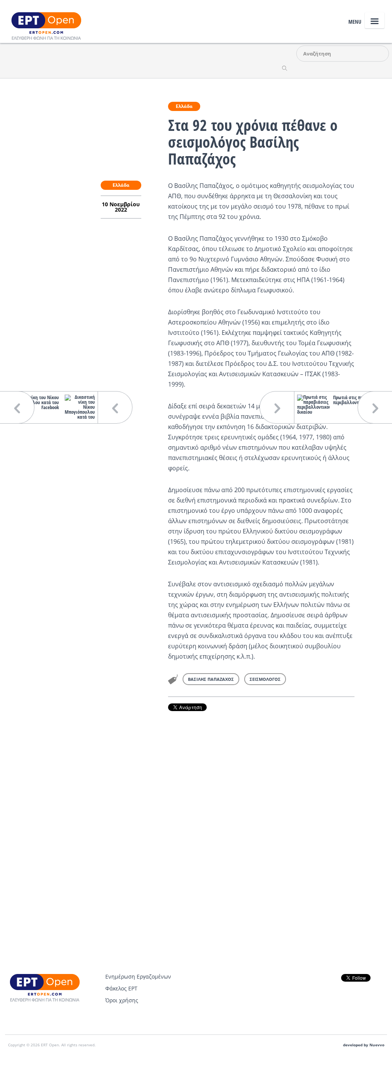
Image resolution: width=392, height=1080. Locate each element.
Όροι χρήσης (121, 1000)
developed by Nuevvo (363, 1044)
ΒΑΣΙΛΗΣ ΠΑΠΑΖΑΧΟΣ (211, 679)
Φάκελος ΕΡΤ (121, 988)
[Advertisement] (261, 816)
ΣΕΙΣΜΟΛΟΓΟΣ (265, 679)
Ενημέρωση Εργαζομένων (138, 976)
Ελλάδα (184, 106)
